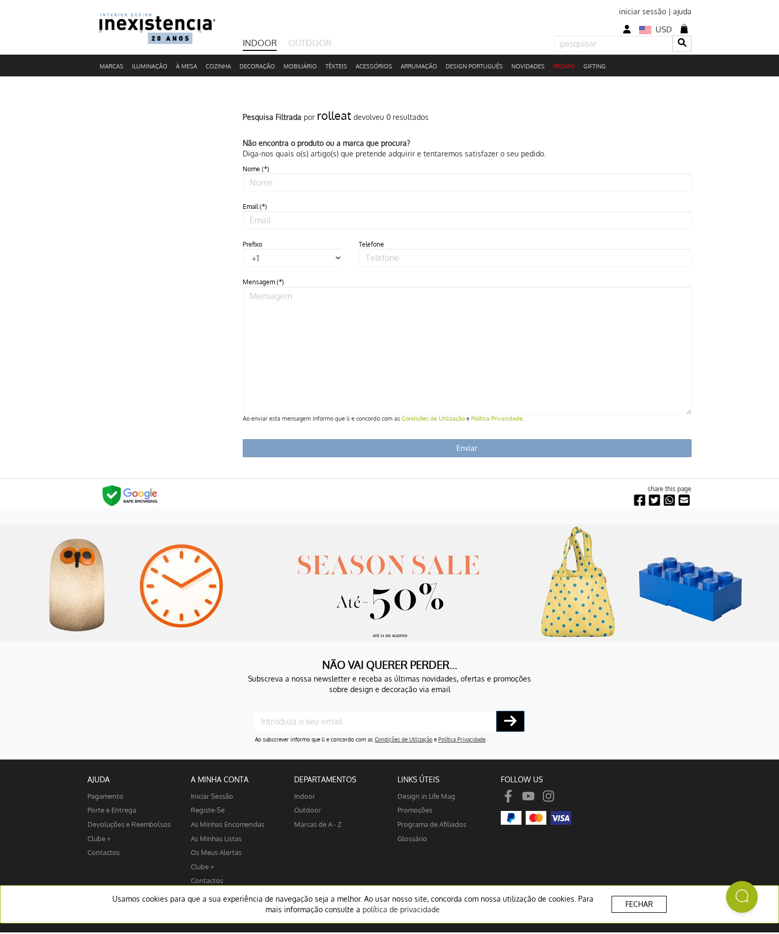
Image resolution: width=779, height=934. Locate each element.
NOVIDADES (528, 66)
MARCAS (111, 66)
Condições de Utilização (433, 418)
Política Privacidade (497, 418)
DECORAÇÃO (257, 66)
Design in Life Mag (426, 795)
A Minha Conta (220, 779)
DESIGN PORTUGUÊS (474, 66)
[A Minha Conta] (627, 29)
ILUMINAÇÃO (149, 66)
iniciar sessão (642, 11)
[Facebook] (508, 796)
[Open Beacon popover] (742, 897)
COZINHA (218, 66)
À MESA (186, 66)
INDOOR (260, 43)
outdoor (307, 809)
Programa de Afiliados (431, 823)
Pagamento (105, 795)
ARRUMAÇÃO (419, 66)
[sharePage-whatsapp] (669, 500)
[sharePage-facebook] (639, 500)
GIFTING (594, 66)
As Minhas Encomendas (227, 823)
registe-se (208, 809)
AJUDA (98, 779)
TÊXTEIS (336, 66)
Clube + (99, 838)
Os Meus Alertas (216, 852)
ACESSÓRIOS (374, 66)
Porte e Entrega (111, 809)
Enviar (466, 447)
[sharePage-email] (684, 500)
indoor (304, 795)
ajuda (682, 11)
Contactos (103, 852)
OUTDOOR (309, 43)
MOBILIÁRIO (300, 66)
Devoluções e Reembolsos (129, 823)
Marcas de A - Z (318, 823)
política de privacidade (401, 909)
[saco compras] (684, 28)
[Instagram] (548, 796)
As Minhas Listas (216, 838)
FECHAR (639, 904)
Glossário (412, 838)
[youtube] (528, 796)
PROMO (564, 66)
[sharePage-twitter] (654, 500)
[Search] (682, 43)
